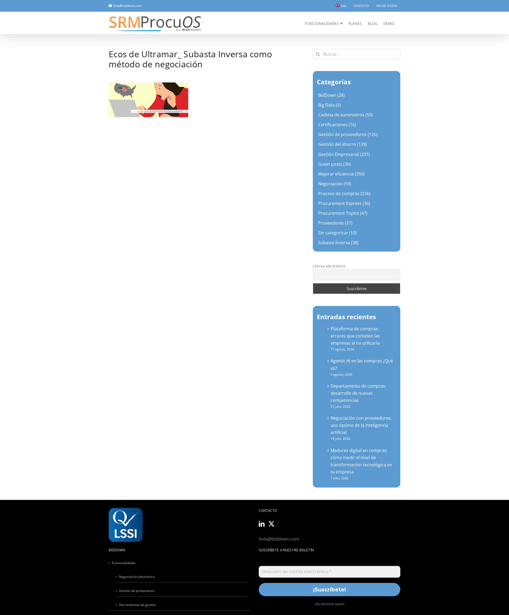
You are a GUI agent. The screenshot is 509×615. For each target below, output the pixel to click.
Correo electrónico (329, 266)
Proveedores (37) (335, 223)
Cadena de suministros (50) (345, 115)
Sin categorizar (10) (337, 233)
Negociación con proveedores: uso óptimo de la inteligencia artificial (361, 425)
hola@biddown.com (127, 5)
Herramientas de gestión (137, 605)
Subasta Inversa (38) (338, 242)
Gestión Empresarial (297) (344, 154)
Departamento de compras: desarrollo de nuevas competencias (358, 393)
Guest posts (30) (334, 164)
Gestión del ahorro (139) (342, 144)
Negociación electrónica (137, 576)
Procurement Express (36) (344, 203)
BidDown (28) (331, 95)
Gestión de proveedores (137, 590)
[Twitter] (271, 524)
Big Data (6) (329, 105)
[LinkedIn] (262, 524)
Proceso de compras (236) (344, 193)
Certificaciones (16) (337, 125)
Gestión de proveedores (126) (348, 134)
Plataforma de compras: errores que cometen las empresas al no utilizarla (355, 336)
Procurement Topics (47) (342, 213)
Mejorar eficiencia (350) (341, 174)
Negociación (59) (334, 184)
